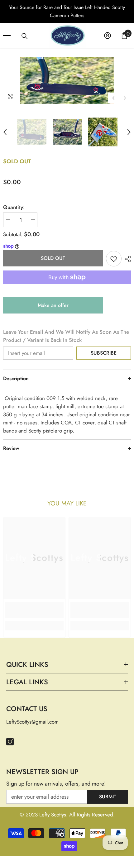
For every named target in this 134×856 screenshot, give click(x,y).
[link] (34, 610)
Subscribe (104, 352)
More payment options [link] (67, 288)
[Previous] (113, 98)
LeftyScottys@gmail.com (32, 721)
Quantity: (14, 207)
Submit (107, 796)
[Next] (124, 98)
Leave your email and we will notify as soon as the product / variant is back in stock (66, 336)
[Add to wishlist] (114, 258)
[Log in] (107, 35)
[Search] (24, 36)
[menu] (7, 35)
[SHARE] (126, 258)
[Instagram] (10, 741)
